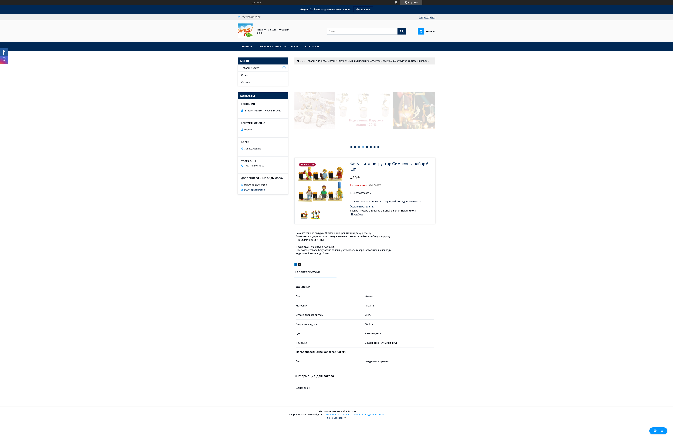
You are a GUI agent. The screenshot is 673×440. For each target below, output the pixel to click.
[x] (299, 265)
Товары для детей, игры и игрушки (326, 61)
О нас (295, 46)
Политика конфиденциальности (368, 414)
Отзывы (245, 82)
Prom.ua (352, 411)
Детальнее (363, 9)
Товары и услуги (269, 46)
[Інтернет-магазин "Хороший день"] (245, 37)
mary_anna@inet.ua (254, 189)
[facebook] (295, 265)
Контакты (312, 46)
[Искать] (401, 31)
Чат (661, 430)
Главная (246, 46)
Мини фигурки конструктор (364, 61)
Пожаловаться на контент (337, 414)
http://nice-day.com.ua (255, 184)
